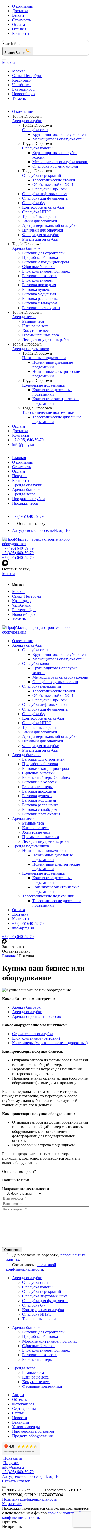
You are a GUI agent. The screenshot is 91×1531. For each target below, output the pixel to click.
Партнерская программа (33, 1431)
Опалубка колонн (37, 663)
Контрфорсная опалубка (43, 718)
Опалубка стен (35, 650)
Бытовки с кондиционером (45, 768)
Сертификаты (24, 1408)
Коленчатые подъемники (43, 873)
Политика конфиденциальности (29, 1499)
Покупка (19, 476)
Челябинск (21, 85)
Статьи (18, 1413)
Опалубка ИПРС (36, 723)
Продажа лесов (25, 503)
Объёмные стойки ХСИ (52, 695)
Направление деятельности (25, 1188)
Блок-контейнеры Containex (46, 777)
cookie (53, 1513)
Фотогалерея (23, 1404)
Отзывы (19, 29)
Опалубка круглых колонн (55, 682)
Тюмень (19, 98)
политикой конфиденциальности (31, 1266)
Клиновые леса (35, 828)
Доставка (20, 11)
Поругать (11, 1463)
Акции (18, 1395)
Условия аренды (26, 1427)
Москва (18, 71)
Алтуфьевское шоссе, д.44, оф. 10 (41, 530)
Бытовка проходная (39, 791)
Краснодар (21, 80)
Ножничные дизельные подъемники (52, 857)
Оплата (18, 24)
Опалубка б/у (33, 714)
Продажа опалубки (28, 498)
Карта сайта (12, 1504)
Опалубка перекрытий (41, 686)
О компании (22, 6)
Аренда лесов (24, 494)
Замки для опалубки (39, 732)
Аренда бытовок (26, 489)
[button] (50, 116)
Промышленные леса (40, 837)
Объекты (20, 1399)
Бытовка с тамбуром (39, 809)
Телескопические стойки (53, 691)
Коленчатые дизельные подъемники (52, 880)
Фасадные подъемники (42, 1386)
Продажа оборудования (32, 1436)
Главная (19, 457)
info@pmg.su (23, 928)
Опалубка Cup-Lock (49, 700)
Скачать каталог (16, 1481)
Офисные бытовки (38, 773)
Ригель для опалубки (40, 750)
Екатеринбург (24, 89)
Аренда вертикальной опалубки (50, 736)
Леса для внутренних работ (46, 841)
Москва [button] (8, 62)
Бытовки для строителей (43, 759)
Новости (19, 1417)
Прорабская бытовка (40, 764)
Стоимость (21, 20)
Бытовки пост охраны (41, 814)
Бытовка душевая (37, 796)
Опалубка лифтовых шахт (44, 704)
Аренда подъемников (30, 846)
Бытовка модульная (39, 800)
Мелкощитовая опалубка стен (58, 659)
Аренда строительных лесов (36, 1016)
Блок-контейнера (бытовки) (36, 1038)
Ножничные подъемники (44, 850)
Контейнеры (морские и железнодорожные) (50, 1043)
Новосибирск (23, 94)
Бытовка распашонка (40, 805)
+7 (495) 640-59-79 (28, 516)
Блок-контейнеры (37, 786)
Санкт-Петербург (27, 75)
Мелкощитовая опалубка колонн (60, 677)
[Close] (4, 59)
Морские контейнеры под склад (49, 1341)
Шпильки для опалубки (42, 741)
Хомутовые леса (36, 832)
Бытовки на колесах (39, 782)
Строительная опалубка (32, 1033)
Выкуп (18, 15)
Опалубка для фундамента (45, 709)
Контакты (20, 33)
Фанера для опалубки (40, 745)
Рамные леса (33, 823)
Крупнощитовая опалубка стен (59, 654)
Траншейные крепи (39, 727)
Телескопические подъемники (48, 896)
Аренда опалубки (27, 485)
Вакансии (20, 1422)
